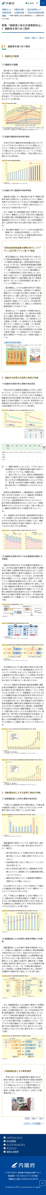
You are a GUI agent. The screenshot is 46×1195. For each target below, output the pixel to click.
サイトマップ (11, 1148)
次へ (41, 38)
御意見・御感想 (12, 1152)
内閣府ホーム (6, 9)
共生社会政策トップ (34, 9)
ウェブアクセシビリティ (15, 1145)
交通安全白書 (19, 12)
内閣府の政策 (19, 9)
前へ (34, 38)
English (31, 3)
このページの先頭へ (33, 1123)
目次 (27, 38)
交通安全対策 (6, 12)
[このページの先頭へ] (42, 1183)
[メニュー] (43, 3)
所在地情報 (11, 1141)
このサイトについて (14, 1137)
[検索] (37, 3)
